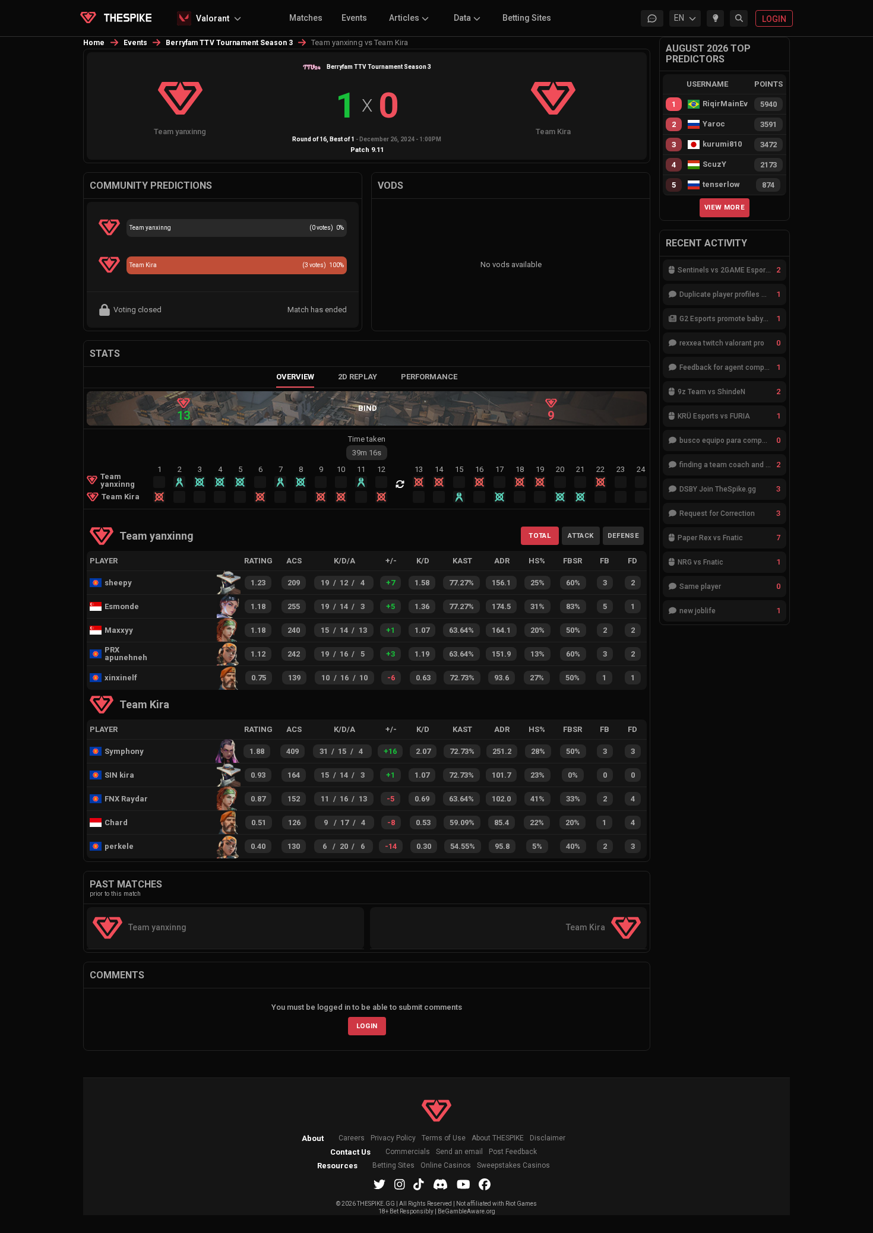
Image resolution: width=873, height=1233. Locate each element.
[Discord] (440, 1184)
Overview (295, 376)
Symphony (124, 751)
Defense (623, 535)
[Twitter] (379, 1184)
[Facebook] (485, 1184)
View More (724, 207)
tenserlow (721, 184)
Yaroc (714, 124)
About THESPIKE (498, 1138)
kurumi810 (722, 144)
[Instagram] (399, 1184)
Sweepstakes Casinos (513, 1165)
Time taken (366, 439)
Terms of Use (444, 1138)
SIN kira (119, 775)
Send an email (459, 1152)
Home (94, 43)
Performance (429, 376)
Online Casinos (445, 1165)
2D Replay (357, 376)
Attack (580, 535)
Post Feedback (513, 1152)
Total (540, 535)
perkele (119, 846)
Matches (305, 18)
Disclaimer (547, 1138)
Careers (352, 1138)
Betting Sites (526, 18)
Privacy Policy (393, 1138)
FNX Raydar (126, 798)
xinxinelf (121, 677)
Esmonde (122, 606)
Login (367, 1026)
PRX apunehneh (126, 653)
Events (354, 18)
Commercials (407, 1152)
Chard (116, 822)
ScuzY (714, 164)
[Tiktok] (418, 1184)
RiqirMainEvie (725, 104)
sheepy (118, 582)
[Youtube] (463, 1184)
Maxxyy (119, 630)
